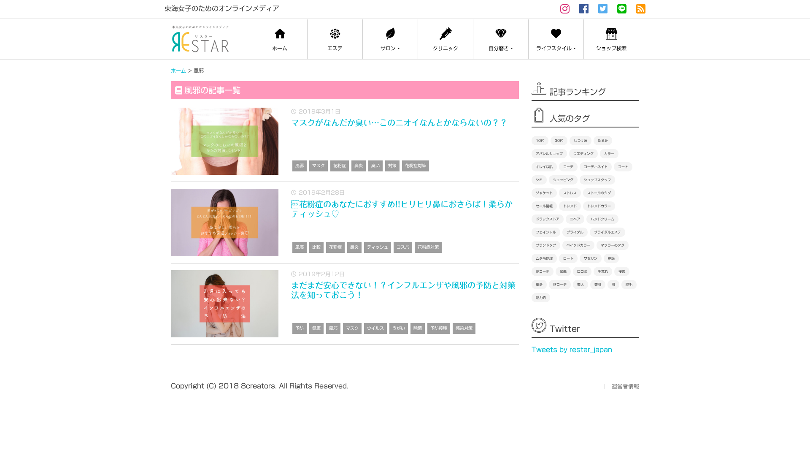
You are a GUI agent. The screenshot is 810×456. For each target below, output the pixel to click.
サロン (388, 48)
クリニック (445, 48)
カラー (609, 153)
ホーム (279, 48)
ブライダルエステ (607, 232)
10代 (540, 140)
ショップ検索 (611, 48)
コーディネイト (596, 166)
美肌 (597, 284)
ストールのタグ (599, 193)
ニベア (575, 219)
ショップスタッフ (597, 180)
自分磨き (499, 48)
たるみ (603, 140)
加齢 (563, 271)
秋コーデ (560, 284)
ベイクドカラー (578, 245)
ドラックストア (547, 219)
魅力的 (541, 297)
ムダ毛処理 (544, 258)
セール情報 (544, 206)
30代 (559, 140)
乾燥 (611, 258)
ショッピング (563, 180)
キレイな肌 (544, 166)
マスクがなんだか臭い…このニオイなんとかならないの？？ (399, 123)
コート (623, 166)
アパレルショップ (549, 153)
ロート (568, 258)
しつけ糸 (580, 140)
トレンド (570, 206)
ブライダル (575, 232)
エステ (335, 48)
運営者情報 (625, 386)
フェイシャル (546, 232)
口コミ (582, 271)
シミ (539, 180)
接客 (621, 271)
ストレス (570, 193)
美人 (580, 284)
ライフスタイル (554, 48)
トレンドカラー (599, 206)
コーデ (568, 166)
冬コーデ (542, 271)
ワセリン (590, 258)
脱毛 (629, 284)
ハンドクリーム (602, 219)
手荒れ (603, 271)
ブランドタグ (546, 245)
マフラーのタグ (612, 245)
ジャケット (544, 193)
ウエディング (583, 153)
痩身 (539, 284)
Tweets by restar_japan (572, 349)
